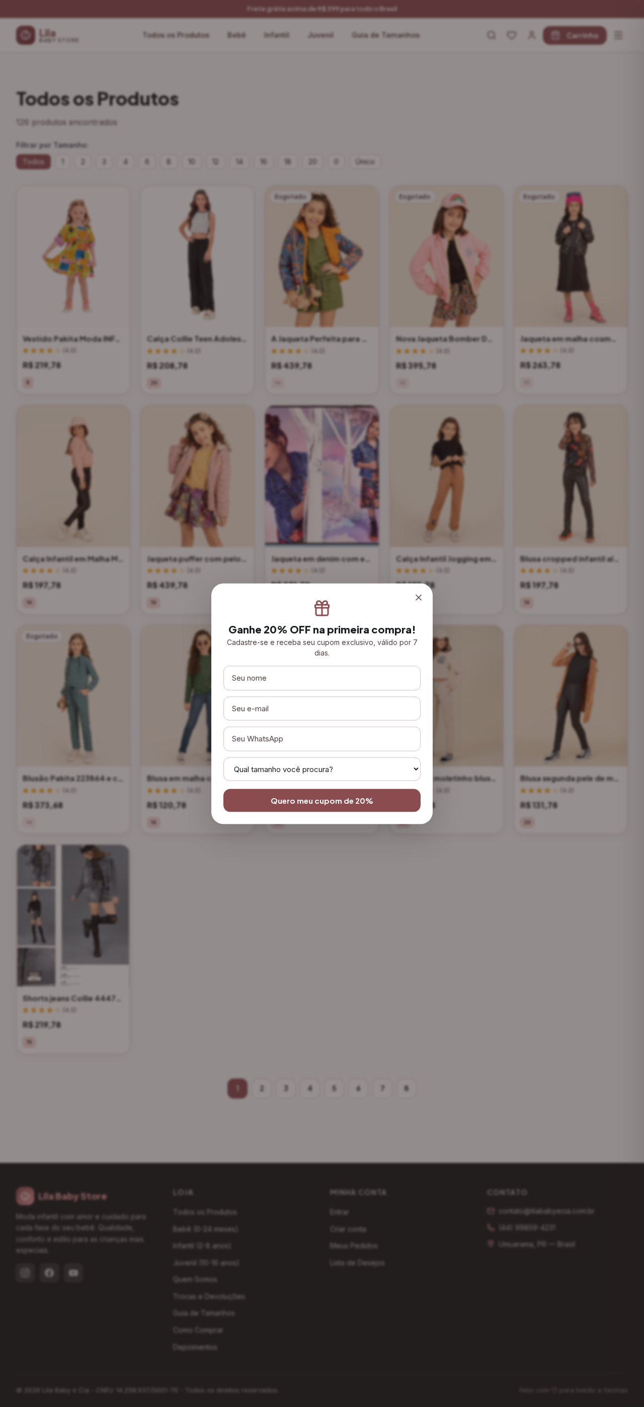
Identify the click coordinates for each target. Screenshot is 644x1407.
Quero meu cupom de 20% (322, 800)
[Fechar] (418, 597)
